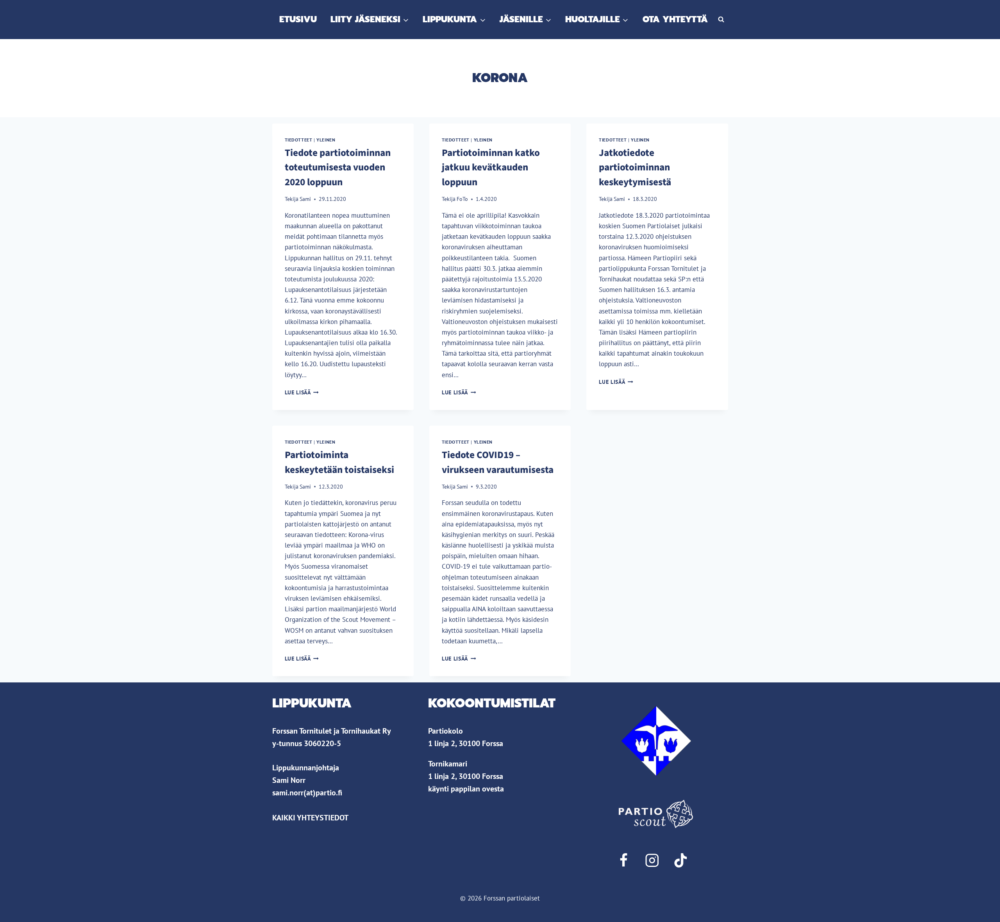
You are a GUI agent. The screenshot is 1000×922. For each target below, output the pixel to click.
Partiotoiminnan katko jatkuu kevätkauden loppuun (491, 167)
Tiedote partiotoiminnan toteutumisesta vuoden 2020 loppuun (338, 167)
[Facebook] (623, 860)
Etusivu (298, 19)
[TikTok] (680, 860)
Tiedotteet (298, 140)
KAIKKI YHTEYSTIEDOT (310, 818)
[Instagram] (652, 860)
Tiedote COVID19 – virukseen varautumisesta (498, 462)
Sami (305, 198)
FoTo (462, 198)
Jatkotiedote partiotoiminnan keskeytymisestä (635, 167)
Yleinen (325, 140)
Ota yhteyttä (675, 19)
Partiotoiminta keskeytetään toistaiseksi (339, 462)
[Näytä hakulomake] (721, 19)
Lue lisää (302, 392)
